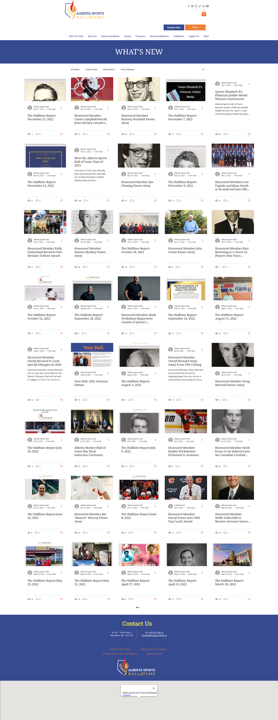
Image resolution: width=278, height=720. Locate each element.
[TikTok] (200, 6)
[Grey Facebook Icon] (188, 6)
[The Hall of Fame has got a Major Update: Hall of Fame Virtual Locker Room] (139, 687)
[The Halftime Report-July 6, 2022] (139, 421)
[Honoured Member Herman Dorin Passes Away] (45, 687)
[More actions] (62, 108)
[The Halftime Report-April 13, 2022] (186, 554)
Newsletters (109, 69)
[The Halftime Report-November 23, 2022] (45, 156)
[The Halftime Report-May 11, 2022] (92, 554)
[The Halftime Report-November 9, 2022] (186, 156)
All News (75, 69)
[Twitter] (192, 6)
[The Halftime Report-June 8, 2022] (139, 488)
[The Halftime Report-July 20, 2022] (45, 421)
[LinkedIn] (203, 6)
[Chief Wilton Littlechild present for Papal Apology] (92, 687)
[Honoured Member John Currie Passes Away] (186, 222)
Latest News (91, 69)
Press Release (127, 69)
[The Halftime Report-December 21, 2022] (45, 89)
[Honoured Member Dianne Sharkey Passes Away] (92, 222)
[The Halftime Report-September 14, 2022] (186, 288)
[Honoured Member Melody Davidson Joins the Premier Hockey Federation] (186, 621)
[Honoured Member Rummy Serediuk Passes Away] (139, 89)
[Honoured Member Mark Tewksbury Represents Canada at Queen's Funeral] (139, 288)
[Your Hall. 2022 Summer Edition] (92, 355)
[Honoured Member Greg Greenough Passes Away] (233, 687)
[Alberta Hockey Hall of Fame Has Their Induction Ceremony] (92, 421)
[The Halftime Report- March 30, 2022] (233, 554)
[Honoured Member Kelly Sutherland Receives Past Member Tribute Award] (45, 222)
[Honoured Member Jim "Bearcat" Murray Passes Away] (92, 488)
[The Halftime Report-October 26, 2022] (139, 222)
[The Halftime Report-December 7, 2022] (186, 89)
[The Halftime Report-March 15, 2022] (45, 621)
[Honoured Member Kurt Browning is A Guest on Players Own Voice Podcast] (233, 222)
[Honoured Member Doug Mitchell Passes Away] (233, 355)
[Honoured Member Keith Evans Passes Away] (186, 687)
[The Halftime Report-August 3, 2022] (139, 355)
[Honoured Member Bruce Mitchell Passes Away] (139, 621)
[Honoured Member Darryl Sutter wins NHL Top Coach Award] (186, 488)
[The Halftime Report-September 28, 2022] (92, 288)
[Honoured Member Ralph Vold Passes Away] (233, 621)
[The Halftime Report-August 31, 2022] (233, 288)
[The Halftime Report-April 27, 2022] (139, 554)
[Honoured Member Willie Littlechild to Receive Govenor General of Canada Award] (233, 488)
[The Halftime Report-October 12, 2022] (45, 288)
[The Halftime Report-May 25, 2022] (45, 554)
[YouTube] (207, 6)
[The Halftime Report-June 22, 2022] (45, 488)
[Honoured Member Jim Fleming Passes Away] (139, 156)
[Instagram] (196, 6)
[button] (203, 13)
